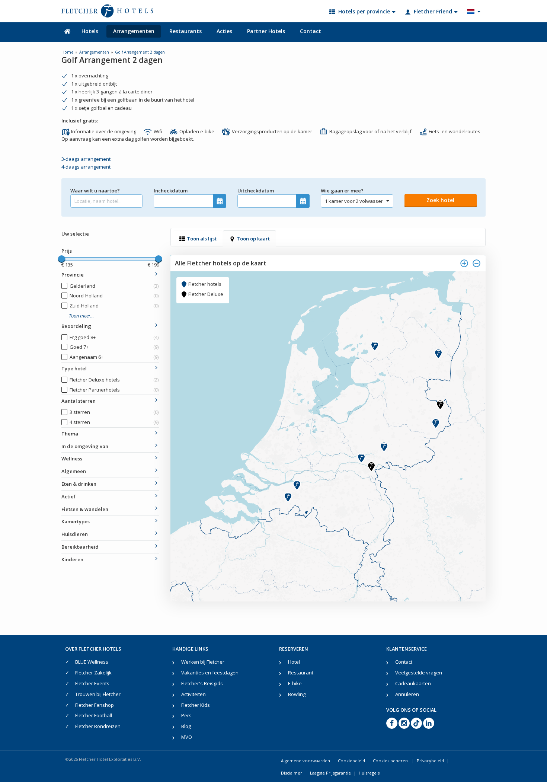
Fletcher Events (92, 683)
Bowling (297, 694)
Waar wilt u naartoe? (95, 190)
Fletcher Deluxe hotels (114, 379)
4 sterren (114, 422)
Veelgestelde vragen (418, 672)
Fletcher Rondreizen (98, 726)
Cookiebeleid (351, 760)
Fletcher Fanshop (94, 705)
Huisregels (369, 773)
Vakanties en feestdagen (210, 672)
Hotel (294, 661)
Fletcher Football (93, 715)
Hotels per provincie (364, 11)
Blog (186, 726)
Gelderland (114, 286)
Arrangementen (133, 31)
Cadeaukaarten (413, 683)
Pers (186, 715)
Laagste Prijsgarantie (330, 773)
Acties (224, 31)
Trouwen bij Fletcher (98, 694)
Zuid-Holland (114, 305)
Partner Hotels (266, 31)
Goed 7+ (114, 347)
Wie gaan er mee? (342, 190)
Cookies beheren (391, 760)
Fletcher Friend (433, 11)
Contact (310, 31)
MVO (186, 737)
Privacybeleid (430, 760)
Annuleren (407, 694)
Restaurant (300, 672)
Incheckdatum (171, 190)
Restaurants (185, 31)
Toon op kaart (253, 238)
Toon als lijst (202, 238)
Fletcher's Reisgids (202, 683)
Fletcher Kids (195, 705)
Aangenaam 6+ (114, 357)
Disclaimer (291, 773)
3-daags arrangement (86, 159)
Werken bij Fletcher (202, 661)
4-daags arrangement (86, 166)
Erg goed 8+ (114, 337)
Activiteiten (193, 694)
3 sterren (114, 412)
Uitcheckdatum (255, 190)
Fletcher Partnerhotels (114, 389)
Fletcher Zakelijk (93, 672)
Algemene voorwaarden (305, 760)
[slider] (61, 259)
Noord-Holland (114, 295)
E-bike (295, 683)
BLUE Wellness (91, 661)
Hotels (89, 31)
